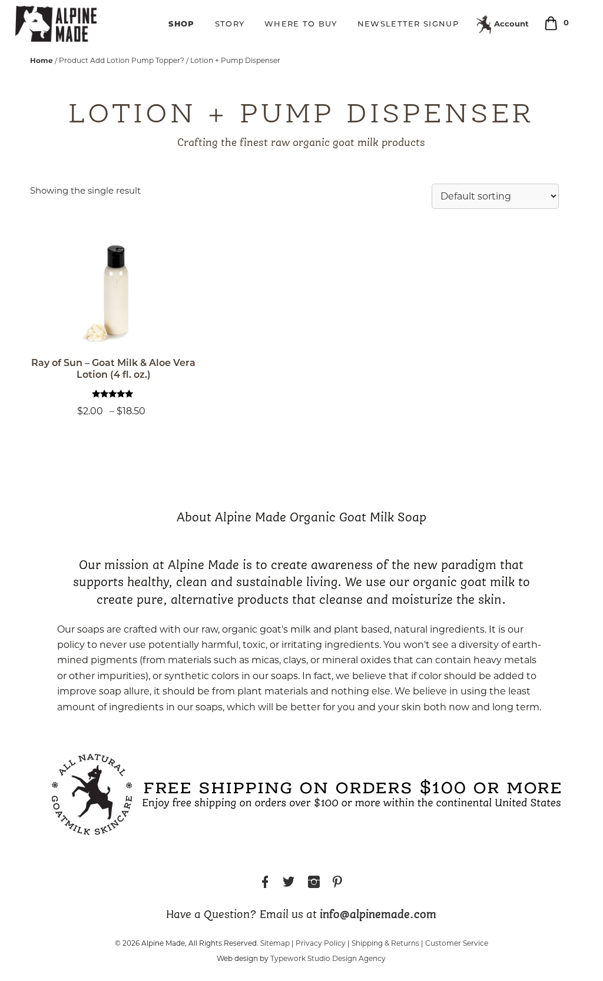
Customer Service (456, 943)
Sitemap (275, 943)
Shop (181, 23)
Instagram (314, 884)
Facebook (265, 884)
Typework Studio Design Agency (328, 958)
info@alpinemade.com (378, 915)
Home (41, 60)
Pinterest (337, 884)
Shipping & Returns (385, 943)
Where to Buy (300, 24)
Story (230, 24)
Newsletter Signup (408, 24)
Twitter (288, 884)
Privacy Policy (321, 943)
